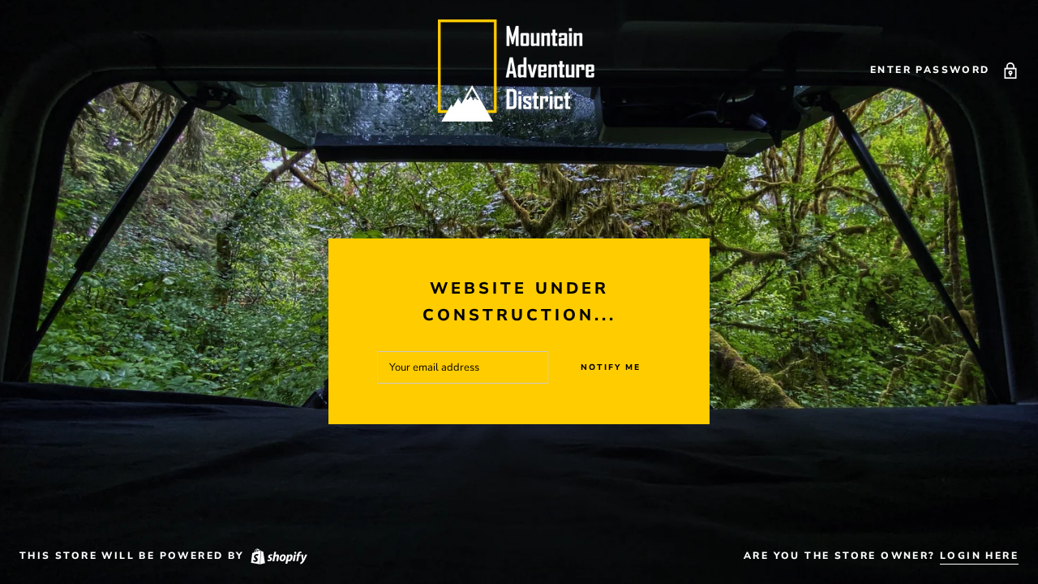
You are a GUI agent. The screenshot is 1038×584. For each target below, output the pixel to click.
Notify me (611, 367)
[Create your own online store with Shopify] (278, 555)
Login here (979, 555)
